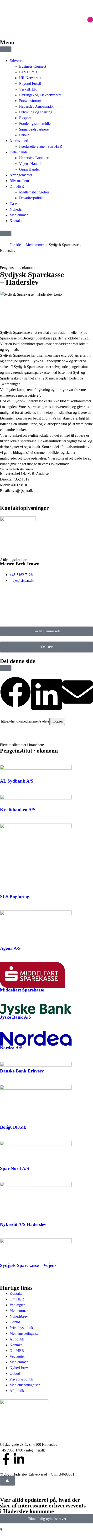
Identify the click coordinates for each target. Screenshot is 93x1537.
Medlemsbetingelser (25, 1333)
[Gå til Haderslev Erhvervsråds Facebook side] (6, 1459)
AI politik (17, 1339)
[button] (5, 233)
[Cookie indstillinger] (7, 1481)
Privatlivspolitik (21, 1328)
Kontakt (16, 1293)
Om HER (17, 1299)
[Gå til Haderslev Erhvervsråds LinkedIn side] (19, 1459)
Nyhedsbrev (19, 1316)
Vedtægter (17, 1305)
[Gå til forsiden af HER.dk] (46, 17)
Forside (15, 245)
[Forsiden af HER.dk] (46, 1420)
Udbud (15, 1322)
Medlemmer (35, 245)
